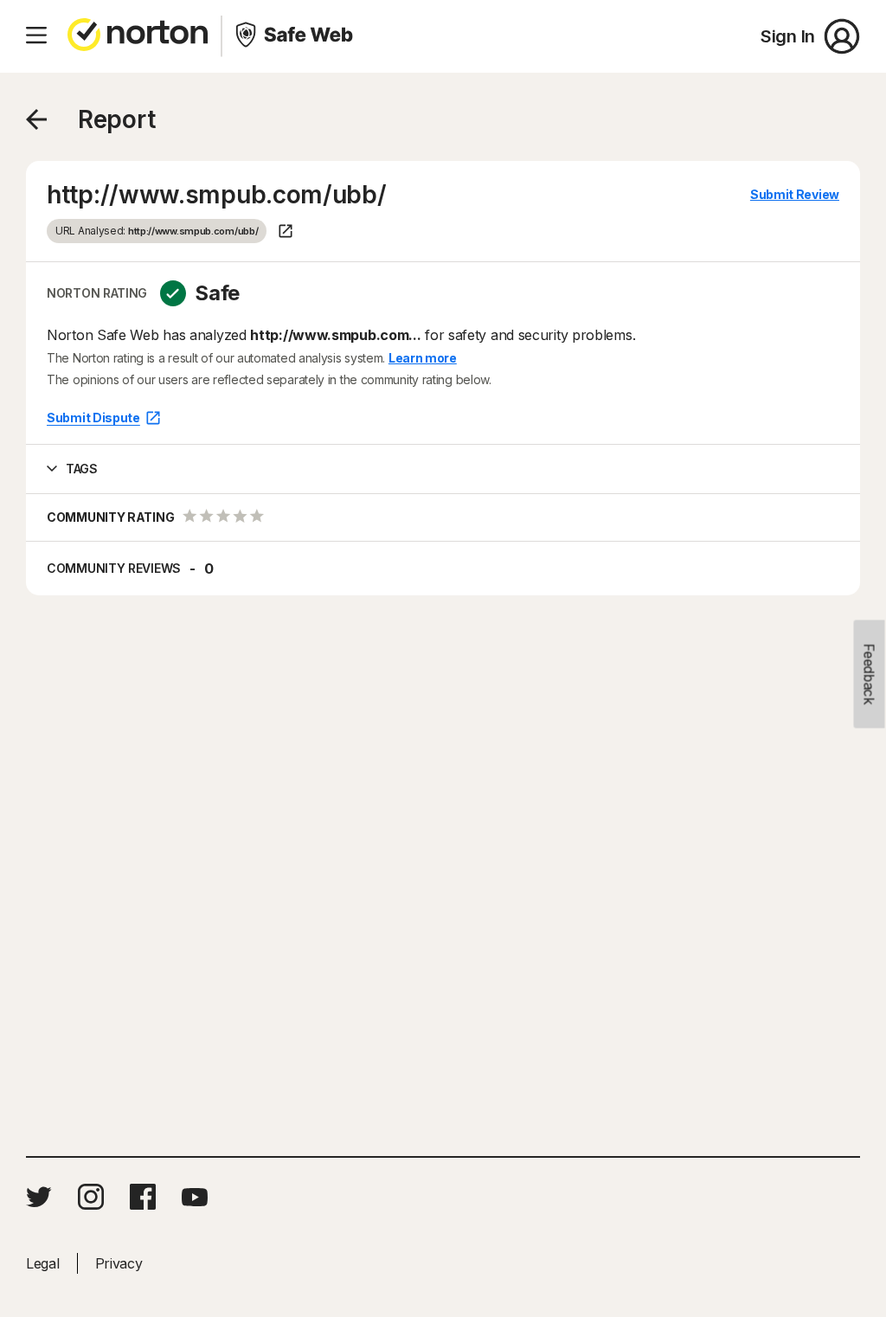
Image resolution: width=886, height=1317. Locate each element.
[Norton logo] (137, 36)
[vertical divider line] (221, 36)
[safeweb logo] (295, 36)
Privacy (119, 1263)
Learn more (422, 357)
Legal (43, 1263)
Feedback (869, 674)
